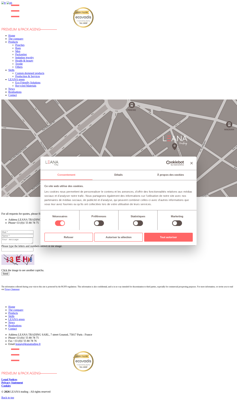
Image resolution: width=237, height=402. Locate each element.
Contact (12, 95)
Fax (10, 340)
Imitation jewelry (24, 57)
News (11, 88)
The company (15, 38)
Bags (18, 48)
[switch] (99, 223)
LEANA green (16, 79)
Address (12, 219)
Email (11, 344)
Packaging (21, 54)
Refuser (68, 237)
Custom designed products (29, 73)
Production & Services (27, 76)
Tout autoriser (168, 237)
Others (19, 66)
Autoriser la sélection (119, 237)
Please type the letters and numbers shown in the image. (31, 246)
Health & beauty (24, 60)
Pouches (19, 44)
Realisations (15, 91)
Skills (11, 70)
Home (11, 35)
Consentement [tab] (66, 174)
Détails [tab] (118, 174)
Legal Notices (9, 379)
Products (13, 41)
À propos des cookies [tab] (170, 174)
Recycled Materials (25, 85)
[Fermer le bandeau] (191, 163)
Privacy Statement (12, 289)
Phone (11, 222)
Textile (19, 63)
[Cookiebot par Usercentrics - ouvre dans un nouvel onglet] (169, 163)
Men (17, 51)
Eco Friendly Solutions (27, 82)
